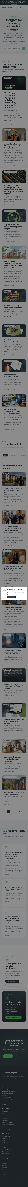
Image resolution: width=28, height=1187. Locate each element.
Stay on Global (20, 597)
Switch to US (11, 597)
